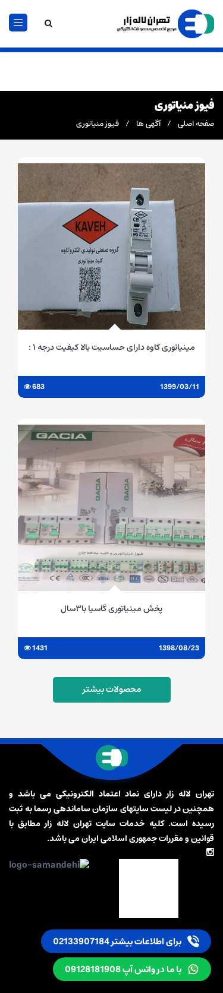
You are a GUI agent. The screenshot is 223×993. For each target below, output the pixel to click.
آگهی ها (148, 124)
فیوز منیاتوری (97, 124)
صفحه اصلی (196, 124)
